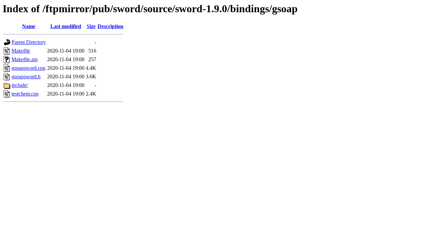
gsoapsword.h (26, 76)
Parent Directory (29, 42)
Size (91, 26)
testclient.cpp (25, 94)
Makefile (21, 51)
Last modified (65, 26)
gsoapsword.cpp (28, 68)
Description (110, 26)
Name (28, 26)
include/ (20, 85)
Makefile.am (25, 59)
